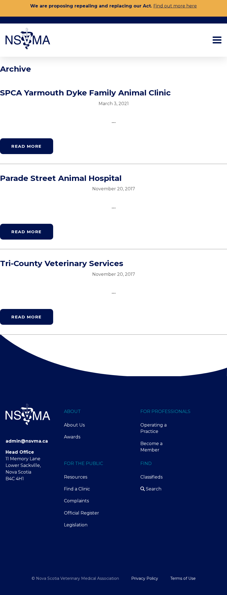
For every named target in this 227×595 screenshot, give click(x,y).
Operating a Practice (153, 428)
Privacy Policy (144, 578)
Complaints (76, 500)
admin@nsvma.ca (27, 441)
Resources (75, 477)
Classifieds (151, 477)
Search (153, 489)
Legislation (75, 525)
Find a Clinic (77, 489)
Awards (72, 437)
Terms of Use (183, 578)
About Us (74, 425)
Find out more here (175, 6)
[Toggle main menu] (217, 40)
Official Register (81, 513)
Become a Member (151, 447)
